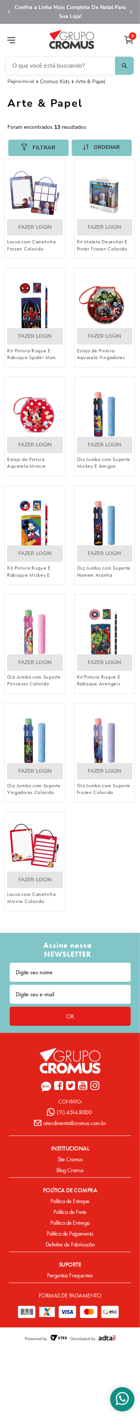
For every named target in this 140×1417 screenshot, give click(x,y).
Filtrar (44, 147)
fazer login (35, 227)
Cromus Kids (55, 82)
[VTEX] (58, 1338)
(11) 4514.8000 (74, 1112)
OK (70, 1016)
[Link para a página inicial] (20, 81)
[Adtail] (107, 1338)
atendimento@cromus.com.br (74, 1123)
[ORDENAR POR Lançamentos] (102, 148)
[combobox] (70, 65)
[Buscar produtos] (124, 66)
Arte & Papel (90, 82)
